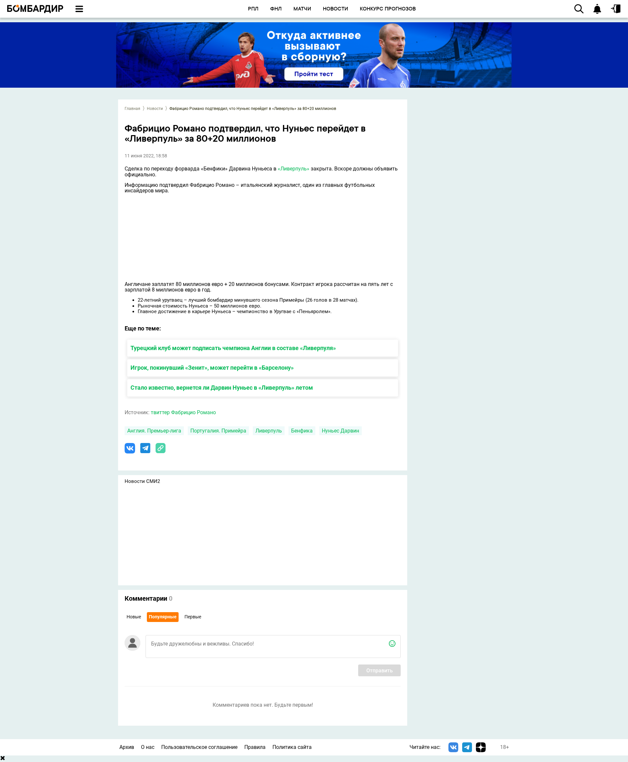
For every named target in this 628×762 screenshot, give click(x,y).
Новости (155, 108)
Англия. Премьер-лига (154, 431)
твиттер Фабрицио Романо (183, 412)
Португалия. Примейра (218, 431)
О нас (147, 747)
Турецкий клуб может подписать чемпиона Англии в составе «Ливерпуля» (233, 348)
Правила (255, 747)
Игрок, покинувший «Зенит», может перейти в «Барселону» (212, 367)
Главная (132, 108)
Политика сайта (292, 747)
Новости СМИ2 (142, 481)
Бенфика (302, 431)
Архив (126, 747)
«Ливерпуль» (293, 169)
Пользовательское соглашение (199, 747)
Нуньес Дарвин (340, 431)
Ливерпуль (268, 431)
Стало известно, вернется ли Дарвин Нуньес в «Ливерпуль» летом (222, 387)
